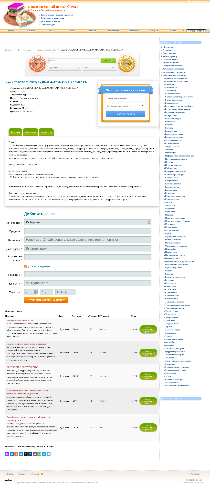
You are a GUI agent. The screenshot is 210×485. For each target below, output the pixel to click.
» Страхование (170, 292)
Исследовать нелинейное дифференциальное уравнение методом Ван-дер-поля (27, 392)
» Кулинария (170, 193)
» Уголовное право (172, 329)
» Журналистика (171, 146)
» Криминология (171, 186)
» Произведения (171, 258)
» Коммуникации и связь (175, 171)
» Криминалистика (172, 183)
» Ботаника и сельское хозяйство (178, 106)
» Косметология (171, 177)
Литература (46, 131)
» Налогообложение (172, 239)
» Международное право (174, 218)
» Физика (168, 336)
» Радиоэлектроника (173, 267)
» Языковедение (171, 382)
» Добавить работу (169, 59)
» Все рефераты (168, 50)
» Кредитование (171, 180)
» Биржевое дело (171, 103)
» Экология (169, 357)
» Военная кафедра (172, 118)
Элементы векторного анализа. (21, 320)
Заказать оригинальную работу (148, 329)
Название (15, 240)
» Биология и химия (173, 99)
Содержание (30, 131)
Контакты (195, 473)
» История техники (172, 165)
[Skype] (44, 454)
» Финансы (169, 345)
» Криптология (170, 190)
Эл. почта (15, 283)
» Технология (170, 314)
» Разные (168, 270)
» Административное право (176, 81)
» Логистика (169, 205)
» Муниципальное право (175, 236)
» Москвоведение (171, 230)
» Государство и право (173, 134)
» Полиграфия (170, 249)
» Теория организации (174, 308)
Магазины (92, 31)
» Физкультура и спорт (174, 339)
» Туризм (168, 326)
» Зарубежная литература (172, 68)
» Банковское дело (172, 93)
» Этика (167, 376)
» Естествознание (171, 143)
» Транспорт (169, 320)
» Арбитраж (169, 84)
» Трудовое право (171, 323)
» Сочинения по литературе (173, 71)
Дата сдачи (14, 249)
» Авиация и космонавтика (176, 78)
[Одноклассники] (16, 454)
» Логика (168, 202)
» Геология (168, 127)
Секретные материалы (198, 1)
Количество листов (15, 258)
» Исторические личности (175, 158)
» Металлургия (170, 227)
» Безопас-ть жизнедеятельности (178, 96)
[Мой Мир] (21, 454)
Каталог (51, 31)
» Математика (170, 211)
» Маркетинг (169, 208)
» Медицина (169, 214)
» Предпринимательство (174, 255)
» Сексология (170, 283)
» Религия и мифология (174, 277)
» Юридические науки (174, 379)
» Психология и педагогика (176, 264)
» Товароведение (171, 317)
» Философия (170, 342)
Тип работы (14, 222)
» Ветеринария (170, 115)
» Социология (170, 286)
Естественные (24, 49)
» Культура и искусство (174, 196)
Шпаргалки (134, 31)
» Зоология (168, 149)
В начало (31, 31)
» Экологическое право (174, 354)
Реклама (22, 473)
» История (168, 162)
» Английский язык (170, 62)
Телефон (15, 292)
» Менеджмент (170, 224)
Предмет (15, 231)
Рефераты (154, 31)
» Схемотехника (171, 298)
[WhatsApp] (39, 454)
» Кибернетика (170, 168)
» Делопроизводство (172, 140)
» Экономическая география (176, 367)
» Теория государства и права (177, 304)
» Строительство (171, 295)
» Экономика (169, 364)
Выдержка (15, 131)
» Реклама (168, 273)
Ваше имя (15, 274)
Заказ (72, 31)
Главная (10, 31)
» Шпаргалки (167, 47)
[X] (26, 454)
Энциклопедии (113, 31)
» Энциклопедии (168, 53)
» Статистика (170, 289)
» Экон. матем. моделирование (177, 360)
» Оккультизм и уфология (175, 245)
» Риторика (169, 280)
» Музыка (168, 233)
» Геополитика (170, 131)
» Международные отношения (177, 221)
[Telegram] (49, 454)
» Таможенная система (174, 301)
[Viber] (35, 454)
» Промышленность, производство (179, 261)
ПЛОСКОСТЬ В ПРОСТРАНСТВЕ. (23, 367)
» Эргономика (170, 373)
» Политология (170, 252)
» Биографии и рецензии (172, 65)
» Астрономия (170, 90)
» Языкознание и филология (176, 385)
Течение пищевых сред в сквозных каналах (26, 343)
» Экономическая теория (175, 370)
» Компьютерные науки (174, 174)
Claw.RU (199, 480)
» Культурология (171, 199)
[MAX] (7, 454)
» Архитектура (170, 87)
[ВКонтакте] (12, 454)
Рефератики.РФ (196, 482)
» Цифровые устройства (174, 351)
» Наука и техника (172, 242)
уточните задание (39, 266)
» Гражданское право (173, 137)
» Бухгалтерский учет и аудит (177, 109)
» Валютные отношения (174, 112)
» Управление (170, 332)
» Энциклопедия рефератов (173, 75)
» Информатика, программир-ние (179, 155)
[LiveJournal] (30, 454)
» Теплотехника (171, 311)
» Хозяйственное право (174, 348)
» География (169, 121)
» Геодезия (168, 124)
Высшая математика (46, 49)
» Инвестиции (170, 152)
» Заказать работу (169, 56)
